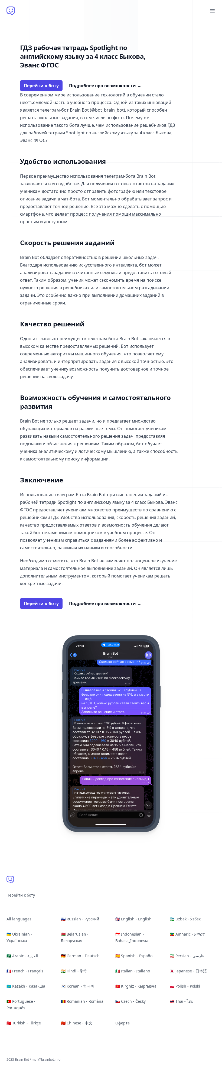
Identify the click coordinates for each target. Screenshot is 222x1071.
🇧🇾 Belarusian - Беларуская (75, 937)
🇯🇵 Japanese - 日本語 (188, 970)
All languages (18, 918)
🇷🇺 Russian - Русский (80, 918)
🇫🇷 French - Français (24, 970)
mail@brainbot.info (46, 1059)
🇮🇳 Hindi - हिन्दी (73, 970)
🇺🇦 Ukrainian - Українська (19, 937)
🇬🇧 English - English (133, 918)
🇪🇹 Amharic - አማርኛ (187, 934)
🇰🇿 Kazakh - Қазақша (25, 986)
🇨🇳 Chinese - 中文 (76, 1022)
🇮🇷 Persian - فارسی (187, 955)
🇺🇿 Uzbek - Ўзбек (185, 918)
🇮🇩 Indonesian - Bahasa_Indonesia (131, 937)
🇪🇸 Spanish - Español (134, 955)
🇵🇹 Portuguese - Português (20, 1004)
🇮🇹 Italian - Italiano (132, 970)
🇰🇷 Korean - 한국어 (77, 986)
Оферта (122, 1022)
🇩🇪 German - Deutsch (80, 955)
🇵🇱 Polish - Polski (185, 986)
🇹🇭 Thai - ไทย (181, 1001)
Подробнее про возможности (105, 86)
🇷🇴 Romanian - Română (82, 1001)
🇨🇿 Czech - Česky (130, 1001)
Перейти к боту (41, 86)
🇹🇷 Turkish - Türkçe (23, 1022)
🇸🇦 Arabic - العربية (22, 955)
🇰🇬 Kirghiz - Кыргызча (135, 986)
